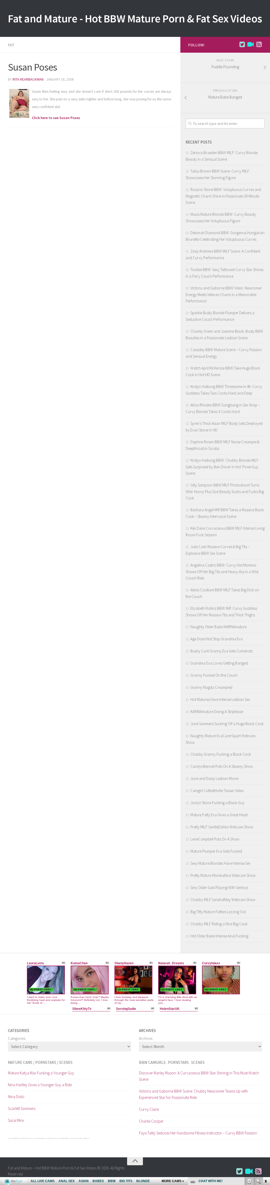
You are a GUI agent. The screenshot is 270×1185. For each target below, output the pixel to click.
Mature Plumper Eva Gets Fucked (216, 851)
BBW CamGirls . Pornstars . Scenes (172, 1062)
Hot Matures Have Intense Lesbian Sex (220, 699)
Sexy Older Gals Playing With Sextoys (219, 887)
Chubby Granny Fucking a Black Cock (220, 754)
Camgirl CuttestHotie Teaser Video (217, 790)
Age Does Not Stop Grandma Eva (216, 638)
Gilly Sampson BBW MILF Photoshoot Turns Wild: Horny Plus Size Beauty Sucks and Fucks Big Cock (225, 491)
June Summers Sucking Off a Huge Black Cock (227, 723)
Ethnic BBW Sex (66, 1138)
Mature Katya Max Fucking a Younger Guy (41, 1072)
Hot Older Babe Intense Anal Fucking (219, 935)
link (265, 1102)
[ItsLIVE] (250, 44)
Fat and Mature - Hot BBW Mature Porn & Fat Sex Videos (135, 18)
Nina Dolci (16, 1096)
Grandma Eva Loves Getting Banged (219, 663)
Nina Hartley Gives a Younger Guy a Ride (40, 1084)
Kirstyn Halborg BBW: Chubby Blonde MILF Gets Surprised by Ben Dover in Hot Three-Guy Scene (222, 467)
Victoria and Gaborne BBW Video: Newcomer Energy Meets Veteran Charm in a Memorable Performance (224, 294)
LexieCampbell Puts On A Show (214, 839)
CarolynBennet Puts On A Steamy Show (221, 766)
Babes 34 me (75, 1138)
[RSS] (259, 44)
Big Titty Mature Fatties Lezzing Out (218, 911)
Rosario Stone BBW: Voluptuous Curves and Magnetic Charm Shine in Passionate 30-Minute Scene (223, 196)
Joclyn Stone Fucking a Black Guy (217, 802)
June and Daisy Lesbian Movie (214, 778)
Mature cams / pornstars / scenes (40, 1062)
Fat (11, 44)
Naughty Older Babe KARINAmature (218, 626)
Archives (145, 1038)
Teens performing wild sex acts (40, 1138)
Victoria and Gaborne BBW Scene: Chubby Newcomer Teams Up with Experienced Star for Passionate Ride (193, 1094)
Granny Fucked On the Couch (214, 675)
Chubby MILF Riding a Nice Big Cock (219, 923)
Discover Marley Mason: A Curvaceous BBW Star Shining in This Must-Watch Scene (199, 1076)
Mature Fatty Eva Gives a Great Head (219, 814)
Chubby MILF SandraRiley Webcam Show (222, 899)
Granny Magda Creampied (211, 687)
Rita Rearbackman (28, 79)
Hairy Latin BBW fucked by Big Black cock (19, 1138)
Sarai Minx (16, 1120)
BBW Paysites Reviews (55, 1138)
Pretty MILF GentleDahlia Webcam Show (221, 826)
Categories (16, 1038)
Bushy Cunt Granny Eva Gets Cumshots (221, 650)
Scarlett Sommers (21, 1108)
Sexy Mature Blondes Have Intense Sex (220, 863)
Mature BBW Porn (84, 1138)
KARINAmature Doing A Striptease (216, 711)
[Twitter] (242, 44)
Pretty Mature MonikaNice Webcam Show (222, 875)
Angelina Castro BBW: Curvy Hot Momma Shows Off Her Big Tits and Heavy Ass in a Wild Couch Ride (222, 572)
